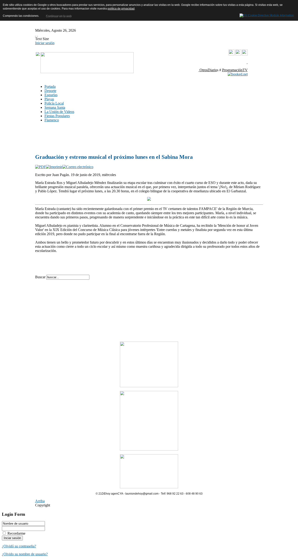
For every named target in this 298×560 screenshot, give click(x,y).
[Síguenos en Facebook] (238, 54)
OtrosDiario (208, 70)
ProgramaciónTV (235, 70)
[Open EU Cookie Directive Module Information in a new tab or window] (267, 14)
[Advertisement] (105, 137)
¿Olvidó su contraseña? (19, 546)
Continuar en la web (58, 15)
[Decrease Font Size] (37, 35)
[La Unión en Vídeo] (231, 54)
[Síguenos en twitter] (245, 54)
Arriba (40, 501)
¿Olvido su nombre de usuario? (25, 554)
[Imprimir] (54, 167)
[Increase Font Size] (35, 35)
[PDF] (40, 167)
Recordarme (16, 533)
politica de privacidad (121, 8)
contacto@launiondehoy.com (224, 62)
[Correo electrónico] (77, 167)
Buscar (40, 277)
